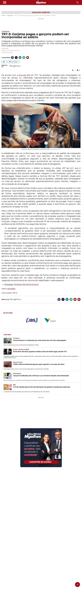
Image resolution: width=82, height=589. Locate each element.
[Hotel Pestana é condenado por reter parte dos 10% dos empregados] (8, 340)
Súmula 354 (24, 75)
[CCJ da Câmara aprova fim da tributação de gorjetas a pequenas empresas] (8, 387)
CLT (71, 168)
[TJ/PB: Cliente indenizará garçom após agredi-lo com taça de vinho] (8, 364)
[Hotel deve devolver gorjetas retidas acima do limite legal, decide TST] (8, 352)
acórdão (11, 288)
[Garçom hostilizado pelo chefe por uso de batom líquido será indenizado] (8, 376)
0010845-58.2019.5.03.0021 (26, 284)
